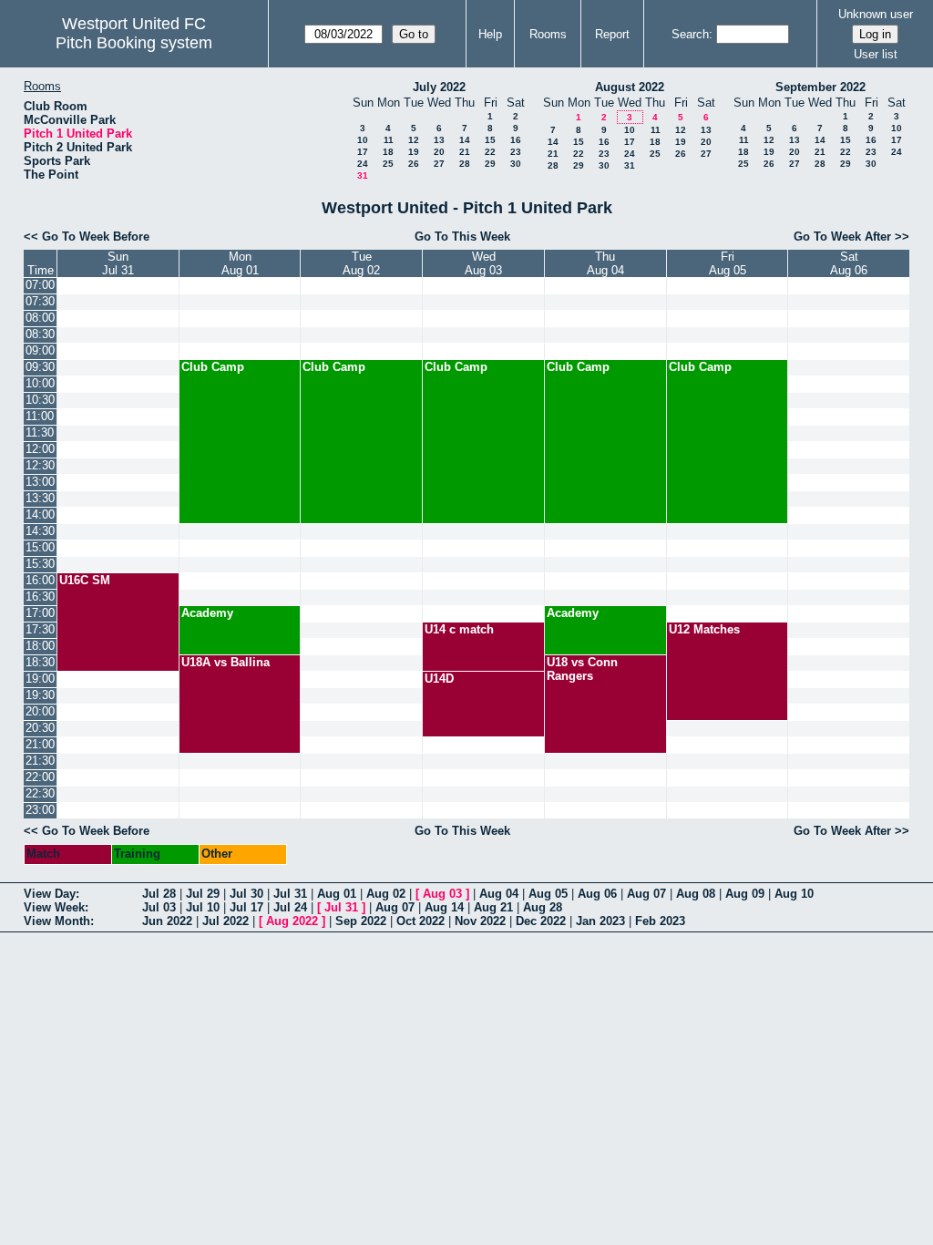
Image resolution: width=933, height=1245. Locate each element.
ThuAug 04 (605, 263)
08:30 (40, 334)
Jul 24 (290, 907)
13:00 (40, 482)
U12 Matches (704, 629)
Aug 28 (542, 907)
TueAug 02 (361, 263)
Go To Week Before (95, 236)
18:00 (40, 646)
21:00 (40, 744)
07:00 (40, 285)
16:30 (40, 596)
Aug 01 (336, 893)
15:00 (40, 547)
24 (362, 164)
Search (690, 34)
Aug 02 (385, 893)
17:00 (40, 613)
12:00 (40, 449)
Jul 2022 (225, 921)
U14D (439, 678)
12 (413, 140)
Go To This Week (462, 236)
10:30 (40, 399)
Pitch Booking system (134, 43)
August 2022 (629, 87)
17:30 (40, 629)
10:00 (40, 383)
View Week (54, 907)
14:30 (40, 531)
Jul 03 (159, 907)
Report (612, 34)
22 (490, 152)
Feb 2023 (660, 921)
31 (362, 175)
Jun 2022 (167, 921)
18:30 (40, 662)
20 (439, 152)
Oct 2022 (420, 921)
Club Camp (212, 367)
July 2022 (439, 87)
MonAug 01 (240, 263)
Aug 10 (794, 893)
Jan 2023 (600, 921)
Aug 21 (493, 907)
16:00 (40, 580)
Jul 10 (203, 907)
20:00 (40, 711)
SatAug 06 (848, 263)
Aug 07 (646, 893)
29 (490, 164)
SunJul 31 (118, 263)
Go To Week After (842, 236)
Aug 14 (444, 907)
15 (490, 140)
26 (413, 164)
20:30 (40, 728)
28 (464, 164)
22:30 (40, 793)
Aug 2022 (292, 921)
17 (362, 152)
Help (490, 34)
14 (464, 140)
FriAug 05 (727, 263)
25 (388, 164)
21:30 (40, 760)
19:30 (40, 695)
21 (464, 152)
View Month (57, 921)
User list (875, 54)
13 (439, 140)
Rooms (548, 34)
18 (388, 152)
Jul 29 (203, 893)
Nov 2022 (480, 921)
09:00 (40, 350)
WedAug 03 (483, 263)
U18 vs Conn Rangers (582, 669)
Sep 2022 (360, 921)
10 (362, 140)
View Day (50, 893)
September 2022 (820, 87)
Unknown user (875, 14)
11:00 (40, 416)
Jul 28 (159, 893)
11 (389, 140)
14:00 (40, 514)
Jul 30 (246, 893)
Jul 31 (290, 893)
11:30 (40, 432)
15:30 (40, 564)
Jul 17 (246, 907)
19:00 (40, 678)
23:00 (40, 810)
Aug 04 (498, 893)
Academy (207, 613)
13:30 (40, 498)
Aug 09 (744, 893)
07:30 (40, 301)
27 (439, 164)
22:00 (40, 777)
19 (413, 152)
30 (515, 164)
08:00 (40, 317)
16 (515, 140)
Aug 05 (548, 893)
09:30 (40, 367)
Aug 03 (442, 893)
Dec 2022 (541, 921)
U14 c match (459, 629)
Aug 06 (597, 893)
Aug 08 (695, 893)
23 (515, 152)
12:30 (40, 465)
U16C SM (84, 580)
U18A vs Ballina (225, 662)
